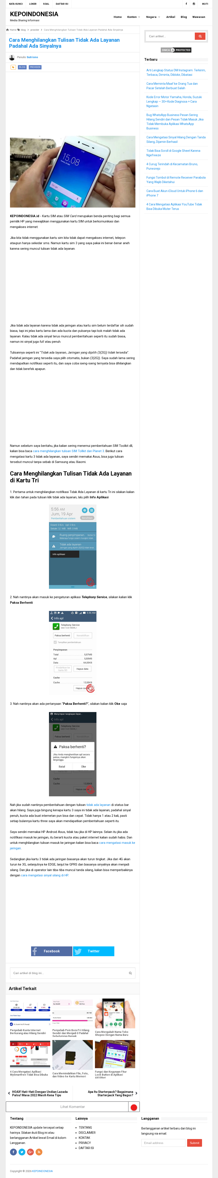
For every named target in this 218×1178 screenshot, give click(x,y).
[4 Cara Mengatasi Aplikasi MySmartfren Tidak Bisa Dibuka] (30, 1054)
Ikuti (205, 4)
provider (35, 67)
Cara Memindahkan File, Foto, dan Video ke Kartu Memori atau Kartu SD (70, 1076)
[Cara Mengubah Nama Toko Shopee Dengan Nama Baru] (115, 1013)
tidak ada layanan (98, 805)
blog (22, 67)
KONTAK (84, 1137)
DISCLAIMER (87, 1132)
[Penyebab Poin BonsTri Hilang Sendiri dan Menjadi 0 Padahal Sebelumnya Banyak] (72, 1013)
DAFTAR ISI (86, 1148)
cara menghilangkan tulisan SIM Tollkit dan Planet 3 (68, 451)
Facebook (52, 951)
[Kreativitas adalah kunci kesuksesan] (207, 1171)
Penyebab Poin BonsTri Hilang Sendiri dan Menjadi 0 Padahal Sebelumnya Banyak (70, 1033)
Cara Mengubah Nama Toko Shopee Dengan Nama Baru (111, 1033)
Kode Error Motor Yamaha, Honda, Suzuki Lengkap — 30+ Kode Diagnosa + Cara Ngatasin (174, 101)
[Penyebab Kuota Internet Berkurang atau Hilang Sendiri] (30, 1013)
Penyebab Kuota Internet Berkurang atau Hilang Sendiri (28, 1032)
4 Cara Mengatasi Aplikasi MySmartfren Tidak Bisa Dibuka (29, 1073)
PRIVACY (85, 1143)
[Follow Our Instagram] (194, 4)
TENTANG (85, 1127)
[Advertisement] (73, 102)
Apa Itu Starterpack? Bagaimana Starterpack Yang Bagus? (110, 1093)
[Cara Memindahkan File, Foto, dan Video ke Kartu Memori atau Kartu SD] (72, 1055)
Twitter (94, 951)
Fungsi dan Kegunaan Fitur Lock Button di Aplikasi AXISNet (111, 1074)
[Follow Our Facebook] (186, 4)
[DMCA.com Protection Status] (176, 50)
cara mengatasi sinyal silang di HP (44, 875)
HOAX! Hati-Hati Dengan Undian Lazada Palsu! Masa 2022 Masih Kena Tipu (40, 1093)
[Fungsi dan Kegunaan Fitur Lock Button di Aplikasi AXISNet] (115, 1054)
